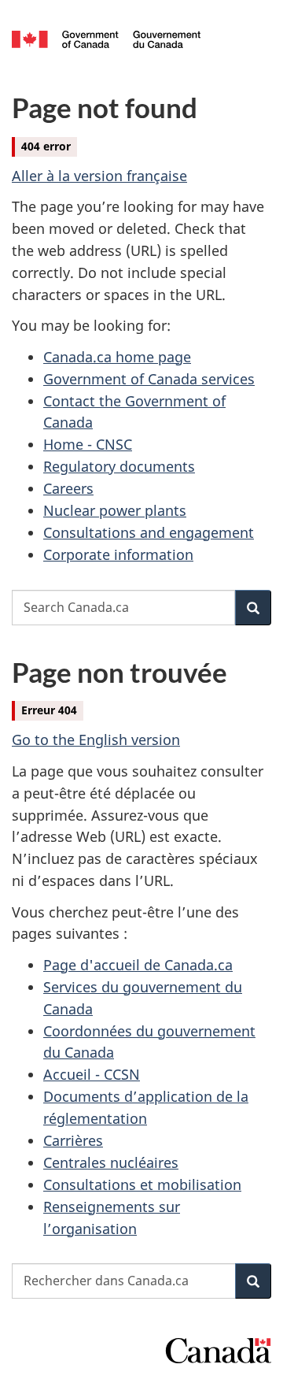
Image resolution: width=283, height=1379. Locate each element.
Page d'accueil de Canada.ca (138, 964)
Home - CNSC (87, 444)
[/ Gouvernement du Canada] (106, 38)
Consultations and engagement (148, 532)
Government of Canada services (149, 378)
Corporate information (118, 554)
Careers (68, 488)
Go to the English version (96, 739)
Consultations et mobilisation (142, 1184)
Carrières (73, 1140)
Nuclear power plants (114, 510)
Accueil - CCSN (91, 1074)
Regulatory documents (119, 466)
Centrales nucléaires (110, 1162)
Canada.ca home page (117, 356)
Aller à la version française (99, 175)
